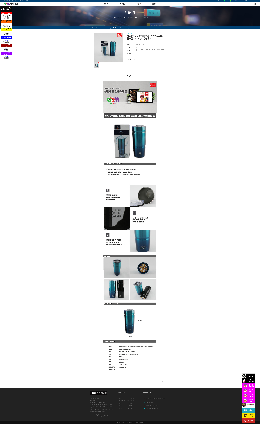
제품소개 (139, 4)
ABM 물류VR (122, 400)
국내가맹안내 (131, 400)
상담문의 (154, 4)
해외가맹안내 (121, 403)
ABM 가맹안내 (122, 4)
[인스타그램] (101, 415)
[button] (97, 65)
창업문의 (120, 405)
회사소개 (106, 4)
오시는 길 (130, 408)
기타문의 (120, 408)
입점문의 (130, 405)
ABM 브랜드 (131, 398)
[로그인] (142, 422)
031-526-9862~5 (150, 402)
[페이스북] (97, 415)
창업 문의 (130, 59)
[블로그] (104, 415)
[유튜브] (107, 415)
